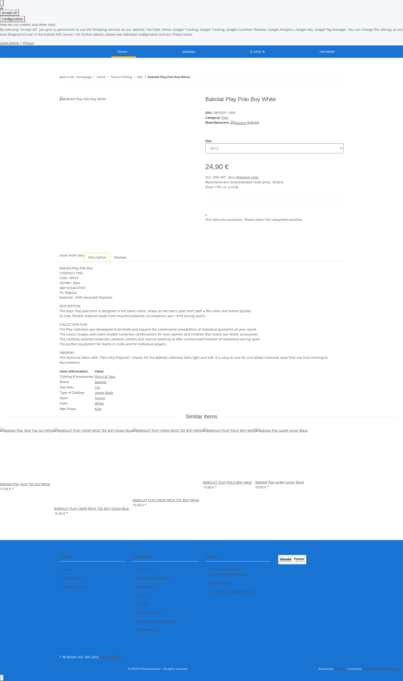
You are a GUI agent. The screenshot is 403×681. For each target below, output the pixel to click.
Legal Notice (9, 43)
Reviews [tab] (120, 257)
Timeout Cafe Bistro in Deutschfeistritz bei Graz (228, 572)
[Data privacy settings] (2, 3)
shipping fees (110, 657)
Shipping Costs (75, 587)
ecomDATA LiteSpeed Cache (381, 669)
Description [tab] (97, 257)
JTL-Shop (340, 669)
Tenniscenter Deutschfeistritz (232, 591)
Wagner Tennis (221, 583)
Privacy (28, 43)
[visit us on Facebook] (63, 642)
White (99, 403)
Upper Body (104, 392)
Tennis (100, 398)
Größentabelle (147, 630)
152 (97, 387)
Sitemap (142, 604)
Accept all (9, 12)
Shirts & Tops (105, 376)
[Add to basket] (63, 93)
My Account (72, 578)
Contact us (144, 569)
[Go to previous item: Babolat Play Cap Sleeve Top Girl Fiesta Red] (194, 78)
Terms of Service (149, 612)
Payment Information (152, 578)
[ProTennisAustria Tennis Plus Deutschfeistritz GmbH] (65, 51)
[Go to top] (2, 678)
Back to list (66, 77)
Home (67, 569)
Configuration (12, 19)
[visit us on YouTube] (63, 648)
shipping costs (247, 177)
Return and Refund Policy (156, 621)
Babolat (101, 382)
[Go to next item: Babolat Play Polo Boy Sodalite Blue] (202, 78)
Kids (225, 117)
